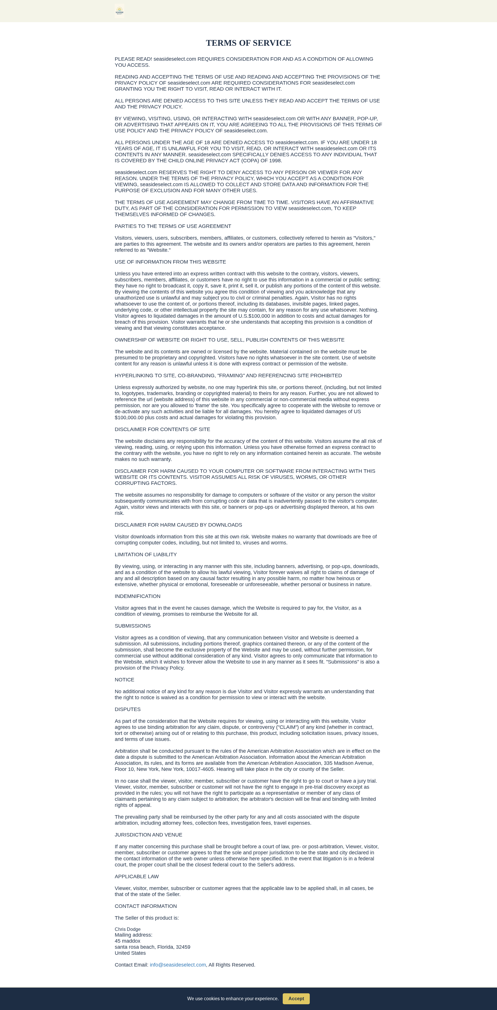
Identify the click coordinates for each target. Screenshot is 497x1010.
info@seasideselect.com (178, 965)
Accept (296, 998)
